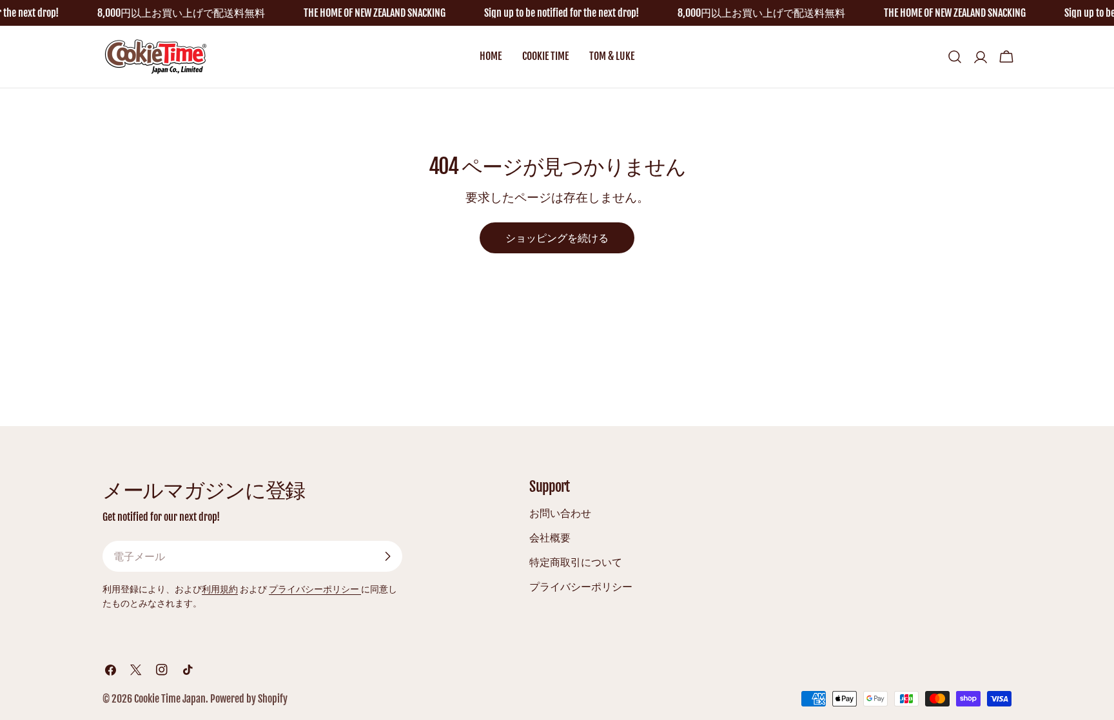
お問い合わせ (560, 513)
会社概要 (550, 537)
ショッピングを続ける (557, 237)
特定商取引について (575, 562)
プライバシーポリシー (315, 589)
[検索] (955, 57)
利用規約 (220, 589)
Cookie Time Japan (170, 698)
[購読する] (387, 556)
